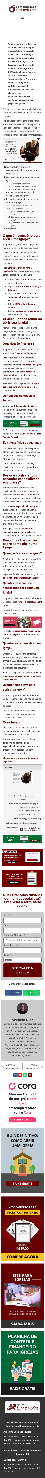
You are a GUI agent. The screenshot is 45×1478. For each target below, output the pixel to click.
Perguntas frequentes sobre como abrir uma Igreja (22, 201)
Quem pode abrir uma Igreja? (22, 206)
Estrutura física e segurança (23, 189)
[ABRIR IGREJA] (22, 865)
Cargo (6, 955)
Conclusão (11, 228)
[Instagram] (30, 1075)
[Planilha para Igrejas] (22, 1394)
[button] (22, 18)
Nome (6, 915)
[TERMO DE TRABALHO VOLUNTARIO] (22, 886)
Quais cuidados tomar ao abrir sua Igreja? (22, 179)
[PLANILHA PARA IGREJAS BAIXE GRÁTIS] (22, 426)
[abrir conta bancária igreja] (22, 627)
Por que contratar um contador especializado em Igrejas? (21, 194)
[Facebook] (15, 1075)
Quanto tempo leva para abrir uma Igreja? (25, 224)
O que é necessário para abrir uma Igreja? (22, 172)
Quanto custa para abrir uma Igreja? (23, 218)
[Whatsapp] (25, 1075)
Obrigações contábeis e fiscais (24, 186)
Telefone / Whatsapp (13, 935)
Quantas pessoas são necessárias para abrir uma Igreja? (22, 211)
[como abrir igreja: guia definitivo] (22, 1192)
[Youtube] (20, 1075)
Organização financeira (20, 184)
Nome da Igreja (10, 945)
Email (6, 925)
